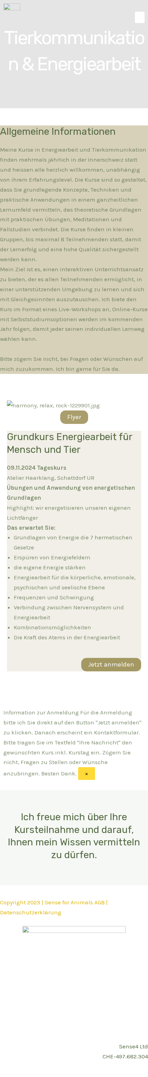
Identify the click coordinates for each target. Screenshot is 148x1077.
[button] (140, 17)
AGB (99, 902)
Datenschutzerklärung (30, 912)
